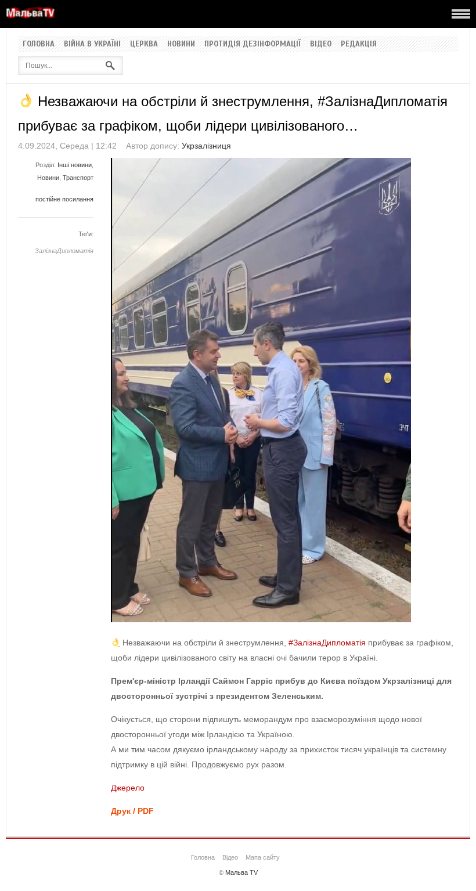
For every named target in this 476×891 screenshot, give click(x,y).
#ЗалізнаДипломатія (327, 642)
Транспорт (78, 177)
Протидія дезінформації (252, 44)
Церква (144, 44)
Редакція (359, 44)
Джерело (128, 787)
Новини (181, 44)
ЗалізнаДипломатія (64, 250)
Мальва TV (241, 872)
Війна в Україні (92, 44)
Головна (39, 44)
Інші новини (74, 164)
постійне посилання (64, 199)
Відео (320, 44)
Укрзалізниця (206, 145)
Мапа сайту (263, 857)
